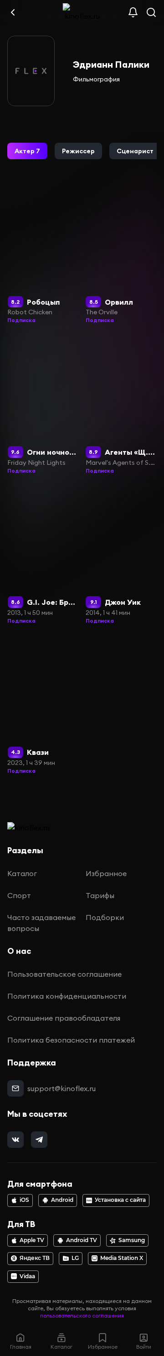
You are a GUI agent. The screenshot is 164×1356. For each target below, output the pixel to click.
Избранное (106, 873)
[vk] (15, 1139)
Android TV (81, 1240)
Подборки (105, 917)
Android (62, 1200)
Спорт (19, 895)
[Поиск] (151, 12)
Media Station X (121, 1258)
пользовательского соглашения (82, 1315)
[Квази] (43, 705)
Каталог (22, 873)
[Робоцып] (43, 254)
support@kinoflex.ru (61, 1088)
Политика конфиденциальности (66, 996)
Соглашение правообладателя (63, 1017)
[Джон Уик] (121, 554)
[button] (27, 151)
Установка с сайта (120, 1200)
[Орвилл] (121, 254)
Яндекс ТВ (35, 1258)
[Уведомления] (133, 12)
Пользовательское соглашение (64, 974)
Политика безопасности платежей (71, 1039)
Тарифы (100, 895)
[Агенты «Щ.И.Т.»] (121, 404)
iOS (24, 1200)
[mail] (15, 1088)
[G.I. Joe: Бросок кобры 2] (43, 554)
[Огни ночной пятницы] (43, 404)
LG (75, 1258)
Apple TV (32, 1240)
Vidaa (27, 1276)
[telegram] (39, 1139)
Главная (20, 1346)
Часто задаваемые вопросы (41, 923)
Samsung (131, 1240)
